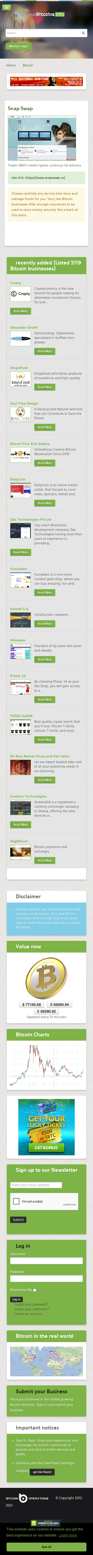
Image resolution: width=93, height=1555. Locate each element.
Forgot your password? (31, 1304)
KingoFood (19, 368)
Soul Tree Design (24, 403)
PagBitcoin (19, 841)
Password (17, 1272)
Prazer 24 (18, 676)
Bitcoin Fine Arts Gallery (30, 444)
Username (17, 1254)
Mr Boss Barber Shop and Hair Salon (40, 756)
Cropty (15, 283)
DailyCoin (18, 479)
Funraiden (18, 569)
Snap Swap (20, 108)
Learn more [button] (68, 1535)
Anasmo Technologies (28, 796)
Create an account (28, 1314)
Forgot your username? (31, 1309)
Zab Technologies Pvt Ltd (30, 520)
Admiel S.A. (19, 609)
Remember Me (21, 1290)
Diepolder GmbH (24, 328)
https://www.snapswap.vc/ (45, 178)
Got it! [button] (46, 1547)
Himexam (18, 640)
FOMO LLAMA (21, 716)
